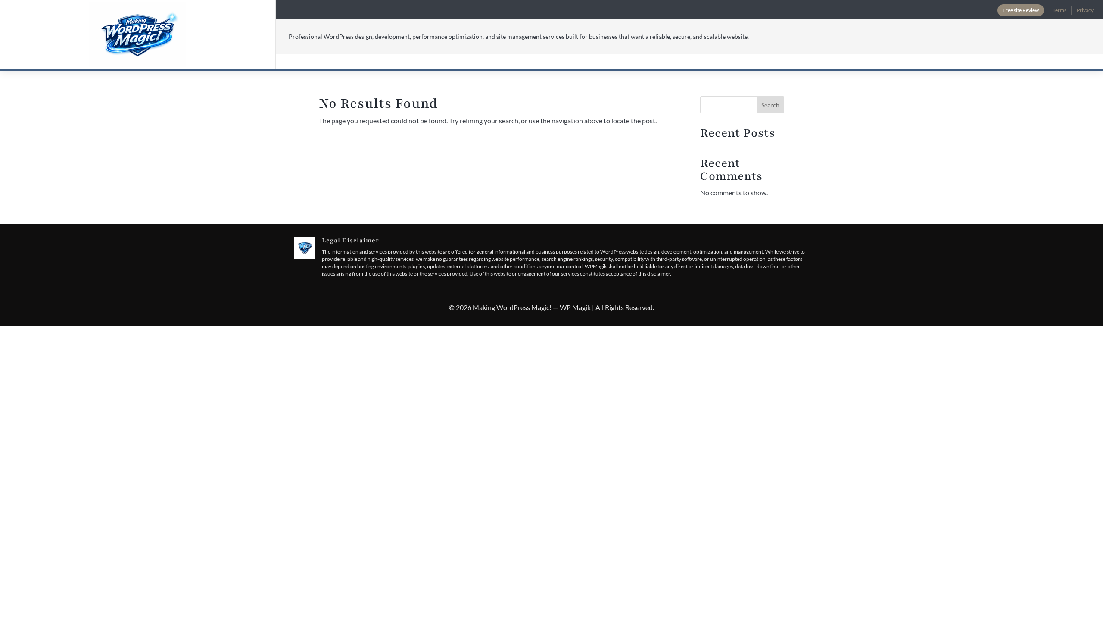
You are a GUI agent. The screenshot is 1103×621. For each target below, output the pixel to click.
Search (770, 105)
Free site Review (1021, 10)
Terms (1059, 10)
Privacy (1085, 10)
